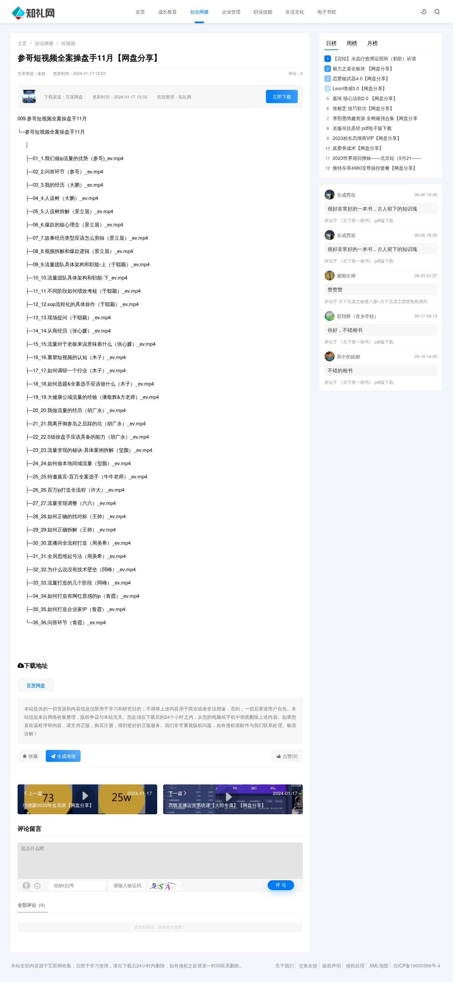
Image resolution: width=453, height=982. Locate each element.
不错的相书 (340, 370)
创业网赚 (199, 11)
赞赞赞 (335, 289)
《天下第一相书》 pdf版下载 (366, 220)
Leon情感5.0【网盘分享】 (357, 88)
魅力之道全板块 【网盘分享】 (360, 68)
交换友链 (308, 965)
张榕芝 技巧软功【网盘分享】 (360, 108)
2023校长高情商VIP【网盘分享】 (364, 138)
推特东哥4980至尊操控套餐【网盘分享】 (371, 167)
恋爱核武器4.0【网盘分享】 (358, 78)
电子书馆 (326, 11)
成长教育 (167, 11)
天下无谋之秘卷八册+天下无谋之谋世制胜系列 (383, 301)
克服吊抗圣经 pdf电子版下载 (359, 128)
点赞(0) (290, 756)
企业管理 (231, 11)
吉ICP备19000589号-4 (416, 965)
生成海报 (66, 756)
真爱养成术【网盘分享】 (354, 148)
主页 (22, 43)
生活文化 (295, 11)
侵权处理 (355, 965)
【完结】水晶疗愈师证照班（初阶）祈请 (371, 58)
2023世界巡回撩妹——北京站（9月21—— (373, 157)
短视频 (68, 43)
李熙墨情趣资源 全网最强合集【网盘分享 (372, 118)
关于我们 (284, 965)
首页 (140, 11)
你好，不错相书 (345, 329)
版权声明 (331, 965)
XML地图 (378, 965)
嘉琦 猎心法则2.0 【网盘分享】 (362, 98)
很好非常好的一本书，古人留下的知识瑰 (372, 208)
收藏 (33, 756)
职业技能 (263, 11)
